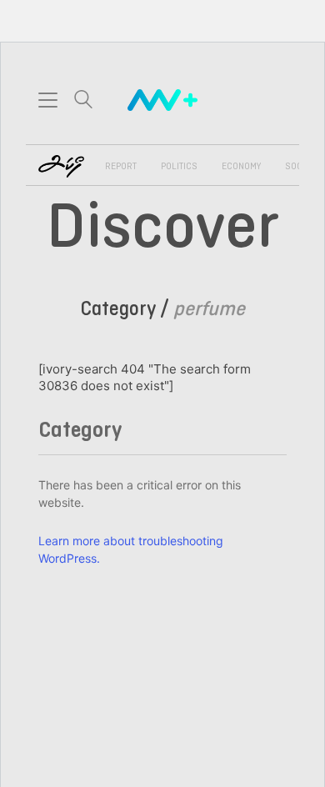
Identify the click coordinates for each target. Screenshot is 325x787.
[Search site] (83, 101)
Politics (179, 167)
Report (121, 167)
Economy (241, 167)
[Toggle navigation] (48, 100)
